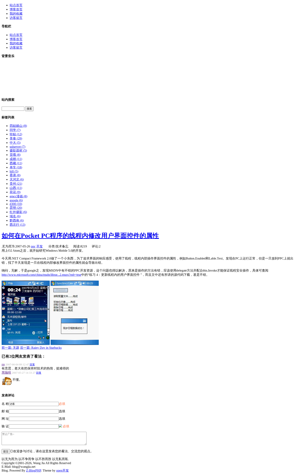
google (16, 200)
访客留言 (16, 17)
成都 (16, 159)
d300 (16, 204)
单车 (16, 167)
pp (3, 364)
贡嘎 (15, 154)
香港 (15, 175)
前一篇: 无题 (10, 347)
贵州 (16, 183)
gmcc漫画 (18, 196)
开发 (39, 246)
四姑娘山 (18, 125)
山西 (16, 188)
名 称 (5, 403)
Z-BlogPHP (33, 470)
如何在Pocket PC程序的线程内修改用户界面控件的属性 (80, 235)
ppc (33, 246)
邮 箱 (5, 411)
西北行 (17, 224)
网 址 (5, 418)
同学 (15, 130)
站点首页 (16, 5)
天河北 (17, 179)
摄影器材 (18, 150)
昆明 (16, 207)
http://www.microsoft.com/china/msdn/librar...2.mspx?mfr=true (41, 274)
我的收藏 (16, 13)
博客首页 (16, 9)
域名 (15, 216)
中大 (15, 142)
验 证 (5, 426)
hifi (14, 171)
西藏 (16, 163)
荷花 (15, 192)
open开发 (62, 470)
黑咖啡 (6, 372)
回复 (32, 364)
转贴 (16, 134)
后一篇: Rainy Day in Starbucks (41, 347)
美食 (16, 138)
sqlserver (17, 146)
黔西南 (17, 220)
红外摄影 (18, 212)
